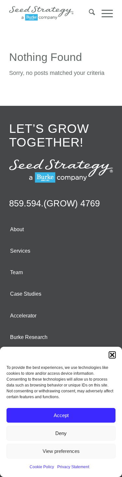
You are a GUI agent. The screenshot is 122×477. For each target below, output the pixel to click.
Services (20, 251)
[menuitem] (88, 13)
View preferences (61, 451)
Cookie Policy (42, 467)
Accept (61, 415)
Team (16, 272)
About (17, 229)
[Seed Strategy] (50, 13)
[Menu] (104, 13)
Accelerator (23, 315)
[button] (112, 355)
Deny (61, 433)
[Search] (88, 13)
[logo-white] (61, 171)
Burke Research (28, 337)
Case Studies (25, 294)
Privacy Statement (73, 467)
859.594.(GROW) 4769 (54, 203)
